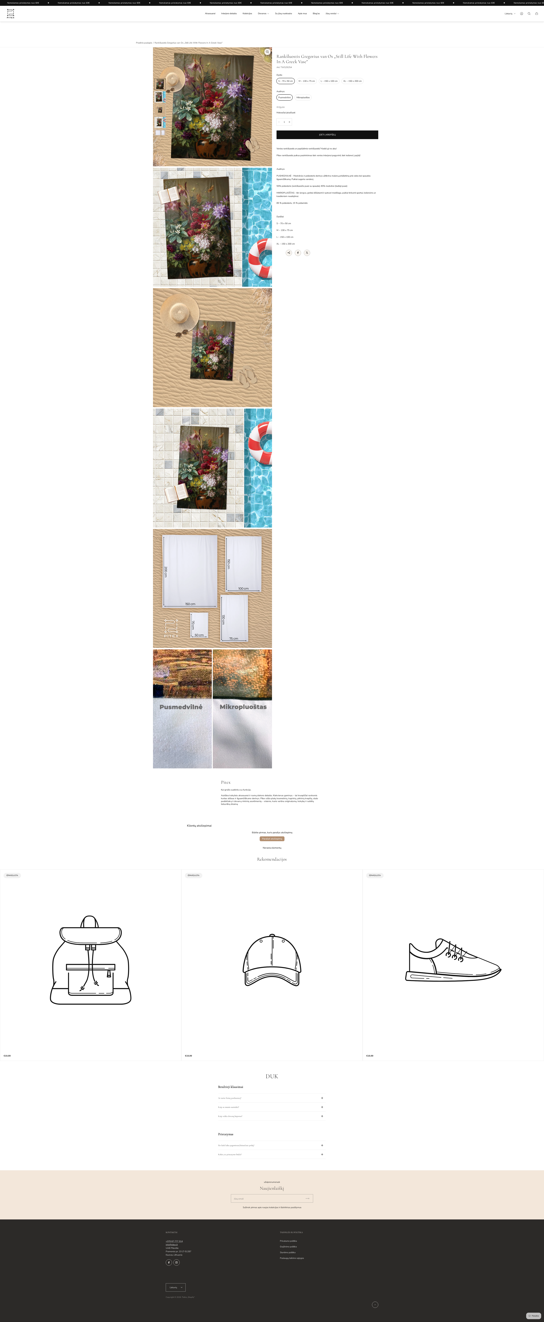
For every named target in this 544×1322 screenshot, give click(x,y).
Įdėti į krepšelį (327, 134)
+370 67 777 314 (174, 1241)
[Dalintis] (289, 253)
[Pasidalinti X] (307, 253)
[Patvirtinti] (309, 1198)
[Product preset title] (90, 960)
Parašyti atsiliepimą (272, 838)
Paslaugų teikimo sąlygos (292, 1258)
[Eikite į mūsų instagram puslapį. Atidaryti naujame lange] (176, 1262)
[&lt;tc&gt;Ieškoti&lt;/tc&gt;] (529, 13)
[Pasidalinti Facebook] (298, 253)
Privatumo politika (288, 1241)
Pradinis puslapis (144, 42)
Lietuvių (508, 13)
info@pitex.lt (172, 1244)
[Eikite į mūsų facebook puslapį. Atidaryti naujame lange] (169, 1262)
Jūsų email (239, 1198)
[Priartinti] (267, 52)
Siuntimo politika (288, 1252)
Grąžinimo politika (288, 1246)
